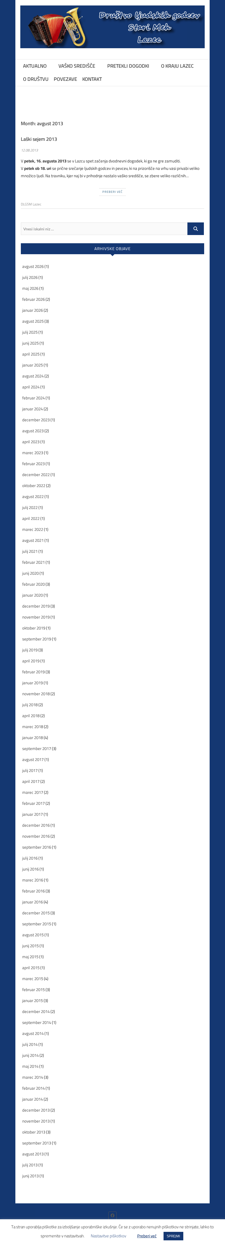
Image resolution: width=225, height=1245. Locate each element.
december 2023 (36, 420)
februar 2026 (33, 299)
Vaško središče (76, 65)
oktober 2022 (33, 486)
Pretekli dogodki (128, 65)
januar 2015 (32, 1000)
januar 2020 (32, 595)
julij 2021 (30, 551)
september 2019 (36, 639)
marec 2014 (32, 1077)
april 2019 (31, 661)
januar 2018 (32, 738)
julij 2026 (30, 277)
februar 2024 (33, 398)
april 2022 (31, 518)
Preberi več (112, 191)
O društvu (36, 79)
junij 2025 (30, 343)
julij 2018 (30, 705)
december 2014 (36, 1011)
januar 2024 (32, 409)
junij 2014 (30, 1055)
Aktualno (35, 65)
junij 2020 (30, 573)
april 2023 (31, 442)
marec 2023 (32, 453)
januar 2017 (32, 814)
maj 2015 (30, 957)
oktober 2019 (33, 628)
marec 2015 (32, 979)
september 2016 (36, 847)
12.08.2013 (29, 150)
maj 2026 (30, 288)
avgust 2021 (33, 540)
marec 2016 (32, 880)
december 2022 (36, 475)
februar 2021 (33, 562)
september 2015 (36, 924)
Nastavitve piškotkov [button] (108, 1236)
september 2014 (36, 1022)
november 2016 (36, 836)
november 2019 (36, 617)
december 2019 (36, 606)
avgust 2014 (33, 1033)
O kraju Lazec (177, 65)
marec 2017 (32, 792)
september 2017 (36, 748)
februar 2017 (33, 803)
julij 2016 (30, 858)
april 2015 (31, 968)
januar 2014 (32, 1099)
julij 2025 (30, 332)
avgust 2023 (33, 431)
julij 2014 (30, 1044)
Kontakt (92, 79)
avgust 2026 (33, 266)
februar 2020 (33, 584)
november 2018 (36, 694)
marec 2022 (32, 529)
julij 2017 (30, 770)
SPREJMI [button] (173, 1236)
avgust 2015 (33, 935)
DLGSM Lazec (31, 204)
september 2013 (36, 1143)
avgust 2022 (33, 496)
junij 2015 (30, 946)
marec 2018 (32, 727)
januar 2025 (32, 365)
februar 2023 (33, 464)
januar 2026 (32, 310)
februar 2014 (33, 1088)
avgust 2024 (33, 376)
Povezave (65, 79)
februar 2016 (33, 891)
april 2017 (31, 781)
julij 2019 (30, 650)
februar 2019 (33, 672)
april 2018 (31, 716)
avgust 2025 (33, 321)
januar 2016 (32, 902)
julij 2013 (30, 1165)
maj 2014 (30, 1066)
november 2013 (36, 1121)
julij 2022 (30, 507)
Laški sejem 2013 (39, 139)
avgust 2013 (33, 1154)
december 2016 (36, 825)
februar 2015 (33, 990)
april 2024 (31, 387)
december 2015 (36, 913)
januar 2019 (32, 683)
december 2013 (36, 1110)
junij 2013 (30, 1176)
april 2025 (31, 354)
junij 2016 (30, 869)
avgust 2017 (33, 759)
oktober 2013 (33, 1132)
